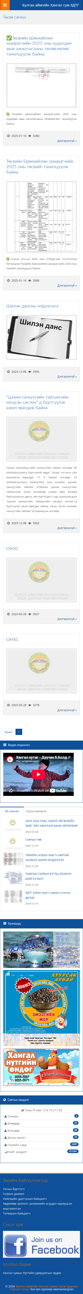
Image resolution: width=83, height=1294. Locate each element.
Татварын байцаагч (17, 1213)
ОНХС (12, 548)
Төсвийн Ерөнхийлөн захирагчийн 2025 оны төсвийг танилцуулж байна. (39, 166)
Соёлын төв (33, 839)
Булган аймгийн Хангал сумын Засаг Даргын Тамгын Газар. (44, 1287)
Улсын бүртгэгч (14, 1189)
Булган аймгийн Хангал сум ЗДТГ (50, 5)
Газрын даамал (13, 1194)
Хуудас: (9, 732)
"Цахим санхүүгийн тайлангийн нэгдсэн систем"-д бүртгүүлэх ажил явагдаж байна (37, 402)
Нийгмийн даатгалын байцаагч (25, 1199)
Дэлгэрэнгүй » (67, 141)
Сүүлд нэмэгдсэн (36, 811)
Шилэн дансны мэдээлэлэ (32, 306)
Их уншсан (12, 811)
